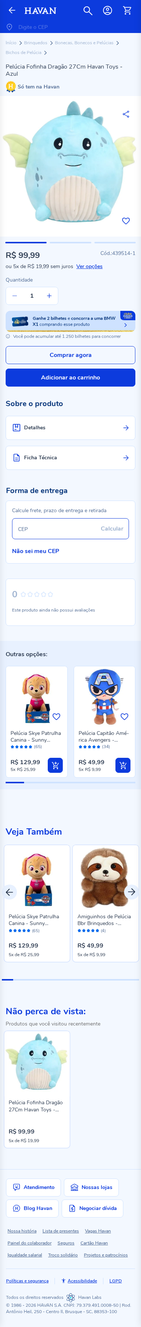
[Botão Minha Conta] (107, 10)
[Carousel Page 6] (64, 980)
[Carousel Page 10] (110, 980)
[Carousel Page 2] (18, 980)
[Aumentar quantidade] (49, 296)
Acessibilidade (82, 1281)
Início (12, 43)
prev (9, 892)
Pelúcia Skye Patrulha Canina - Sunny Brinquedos (36, 740)
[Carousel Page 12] (133, 980)
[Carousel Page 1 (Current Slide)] (7, 980)
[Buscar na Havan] (88, 10)
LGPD (115, 1281)
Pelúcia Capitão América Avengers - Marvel (104, 740)
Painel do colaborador (30, 1243)
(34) (106, 747)
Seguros (66, 1243)
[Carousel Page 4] (41, 980)
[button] (26, 242)
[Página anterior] (12, 11)
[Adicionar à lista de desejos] (126, 221)
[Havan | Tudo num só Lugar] (40, 10)
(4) (103, 931)
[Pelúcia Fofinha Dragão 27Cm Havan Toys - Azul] (37, 1064)
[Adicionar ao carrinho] (55, 765)
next (131, 892)
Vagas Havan (98, 1231)
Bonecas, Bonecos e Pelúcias (85, 43)
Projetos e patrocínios (106, 1255)
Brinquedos (36, 43)
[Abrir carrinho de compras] (127, 10)
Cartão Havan (94, 1243)
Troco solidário (63, 1255)
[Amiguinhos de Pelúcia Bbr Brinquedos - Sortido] (106, 878)
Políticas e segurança (27, 1281)
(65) (38, 747)
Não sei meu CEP (35, 551)
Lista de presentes (60, 1231)
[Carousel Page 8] (87, 980)
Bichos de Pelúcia (24, 52)
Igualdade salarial (25, 1255)
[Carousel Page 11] (121, 980)
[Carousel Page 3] (30, 980)
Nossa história (22, 1231)
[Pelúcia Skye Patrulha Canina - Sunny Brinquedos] (37, 878)
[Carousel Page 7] (76, 980)
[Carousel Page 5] (53, 980)
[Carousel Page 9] (99, 980)
